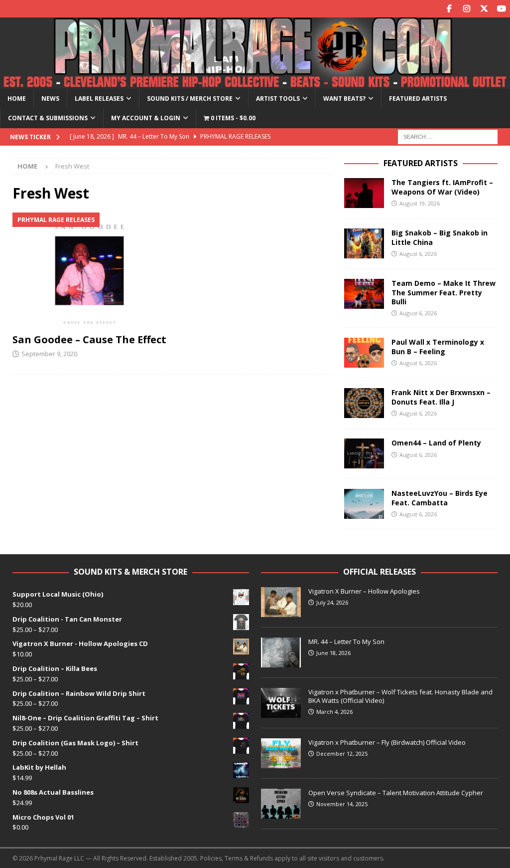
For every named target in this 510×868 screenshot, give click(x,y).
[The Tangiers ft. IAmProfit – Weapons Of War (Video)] (364, 193)
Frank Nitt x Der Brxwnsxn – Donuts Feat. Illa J (441, 397)
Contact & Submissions (48, 118)
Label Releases (99, 98)
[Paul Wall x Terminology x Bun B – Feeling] (364, 353)
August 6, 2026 (418, 253)
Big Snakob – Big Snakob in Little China (439, 237)
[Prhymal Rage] (255, 83)
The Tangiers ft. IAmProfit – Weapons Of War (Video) (442, 187)
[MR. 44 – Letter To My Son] (281, 652)
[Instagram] (466, 8)
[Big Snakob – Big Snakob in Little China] (364, 243)
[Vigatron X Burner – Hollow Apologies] (281, 602)
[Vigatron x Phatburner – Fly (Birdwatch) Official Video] (281, 753)
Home (16, 98)
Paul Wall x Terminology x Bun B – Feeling (437, 346)
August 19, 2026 (419, 203)
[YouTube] (501, 8)
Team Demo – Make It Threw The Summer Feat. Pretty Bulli (443, 292)
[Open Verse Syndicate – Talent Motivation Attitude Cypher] (281, 804)
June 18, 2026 (333, 652)
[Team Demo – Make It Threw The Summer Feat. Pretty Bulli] (364, 294)
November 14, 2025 (342, 804)
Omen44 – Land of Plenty (436, 442)
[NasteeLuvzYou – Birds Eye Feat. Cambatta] (364, 504)
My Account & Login (145, 118)
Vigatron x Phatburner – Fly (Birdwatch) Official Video (387, 742)
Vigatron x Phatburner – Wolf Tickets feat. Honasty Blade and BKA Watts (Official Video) (400, 696)
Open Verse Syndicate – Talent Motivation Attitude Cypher (395, 792)
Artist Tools (278, 98)
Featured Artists (418, 98)
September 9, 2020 (49, 353)
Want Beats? (344, 98)
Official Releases (379, 571)
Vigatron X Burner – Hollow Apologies (364, 591)
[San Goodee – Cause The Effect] (89, 270)
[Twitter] (484, 8)
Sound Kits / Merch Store (190, 98)
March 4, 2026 (334, 711)
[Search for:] (448, 136)
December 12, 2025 (342, 753)
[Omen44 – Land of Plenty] (364, 453)
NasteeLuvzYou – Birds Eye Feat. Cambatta (439, 497)
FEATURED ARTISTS (420, 163)
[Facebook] (449, 8)
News (50, 98)
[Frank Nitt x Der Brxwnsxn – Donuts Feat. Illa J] (364, 403)
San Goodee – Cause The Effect (89, 339)
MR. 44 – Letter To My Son (346, 641)
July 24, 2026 (332, 602)
